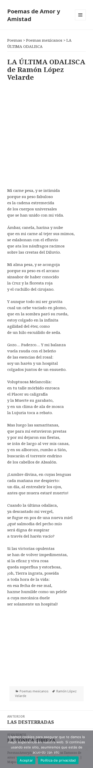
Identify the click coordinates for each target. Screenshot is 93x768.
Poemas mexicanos (34, 691)
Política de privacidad (58, 760)
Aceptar (26, 760)
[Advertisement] (46, 133)
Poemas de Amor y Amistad (33, 15)
